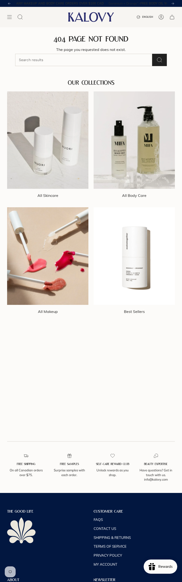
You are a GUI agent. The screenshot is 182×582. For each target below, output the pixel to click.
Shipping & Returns (112, 537)
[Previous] (9, 3)
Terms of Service (110, 546)
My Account (105, 564)
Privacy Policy (108, 555)
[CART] (172, 17)
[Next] (173, 3)
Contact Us (105, 528)
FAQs (98, 519)
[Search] (159, 60)
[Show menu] (9, 17)
